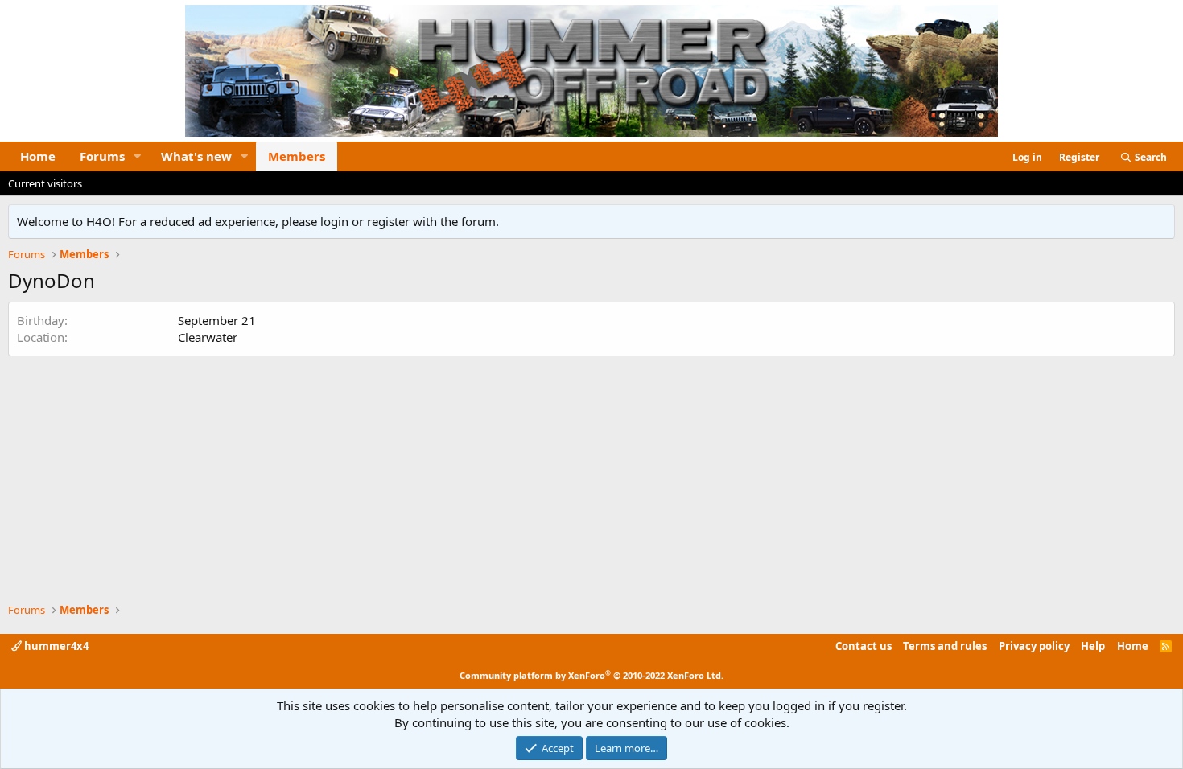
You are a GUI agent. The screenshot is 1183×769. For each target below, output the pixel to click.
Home (38, 156)
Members (296, 156)
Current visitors (45, 183)
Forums (102, 156)
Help (1093, 646)
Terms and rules (945, 646)
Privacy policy (1034, 646)
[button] (137, 156)
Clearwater (207, 337)
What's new (196, 156)
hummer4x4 (55, 646)
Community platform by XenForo (591, 675)
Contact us (863, 646)
